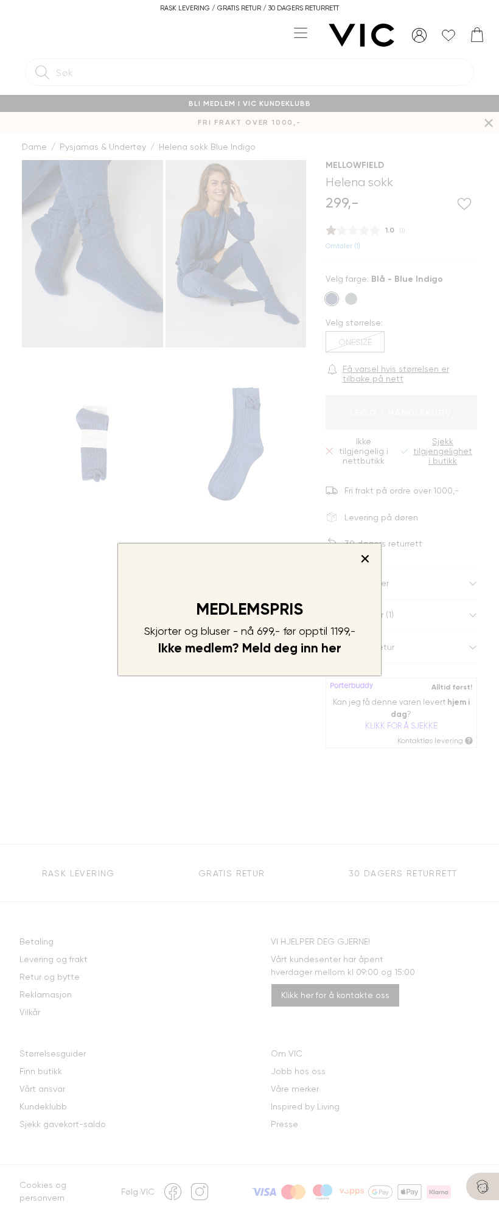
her (331, 648)
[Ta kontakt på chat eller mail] (482, 1186)
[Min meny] (419, 35)
